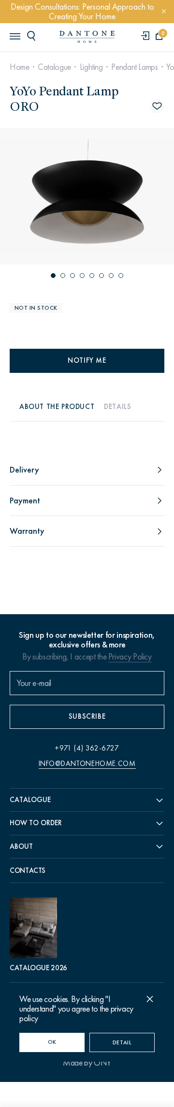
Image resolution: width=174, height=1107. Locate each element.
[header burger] (14, 35)
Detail (122, 1042)
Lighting (91, 67)
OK (52, 1042)
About (21, 846)
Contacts (27, 870)
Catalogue (54, 67)
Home (19, 67)
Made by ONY (87, 1062)
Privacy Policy (130, 656)
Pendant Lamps (134, 67)
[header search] (33, 35)
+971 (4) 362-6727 (87, 748)
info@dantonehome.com (87, 763)
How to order (36, 822)
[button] (53, 275)
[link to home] (87, 37)
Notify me (87, 360)
